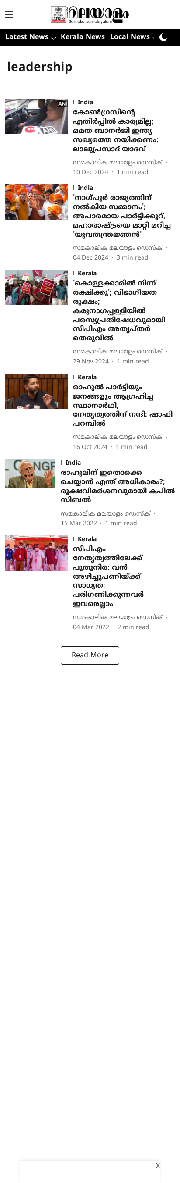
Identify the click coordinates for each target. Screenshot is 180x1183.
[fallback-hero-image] (39, 138)
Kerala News (83, 37)
